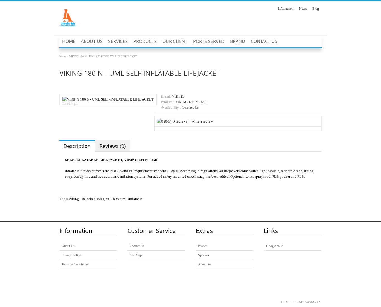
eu (107, 199)
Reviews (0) (113, 146)
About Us (92, 41)
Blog (315, 9)
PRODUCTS (145, 41)
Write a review (202, 121)
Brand (237, 41)
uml (123, 199)
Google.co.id (274, 246)
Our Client (174, 41)
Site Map (136, 255)
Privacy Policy (71, 255)
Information (285, 9)
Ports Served (209, 41)
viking (74, 199)
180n (115, 199)
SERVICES (118, 41)
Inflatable (135, 199)
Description (77, 146)
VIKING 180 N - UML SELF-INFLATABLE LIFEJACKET (103, 56)
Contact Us (264, 41)
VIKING (178, 96)
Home (68, 41)
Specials (203, 255)
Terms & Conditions (75, 264)
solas (100, 199)
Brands (203, 246)
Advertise (204, 264)
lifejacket (88, 199)
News (303, 9)
